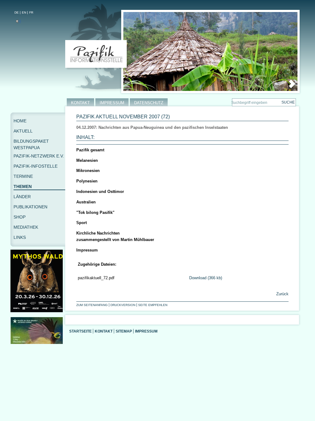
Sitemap (124, 331)
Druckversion (122, 305)
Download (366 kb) (205, 278)
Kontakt (104, 331)
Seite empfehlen (152, 305)
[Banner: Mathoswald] (37, 311)
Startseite (80, 331)
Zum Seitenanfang (92, 305)
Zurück (282, 294)
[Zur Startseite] (97, 55)
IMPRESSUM (112, 102)
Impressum (146, 331)
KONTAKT (80, 102)
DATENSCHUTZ (148, 102)
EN (24, 12)
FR (31, 12)
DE (16, 12)
